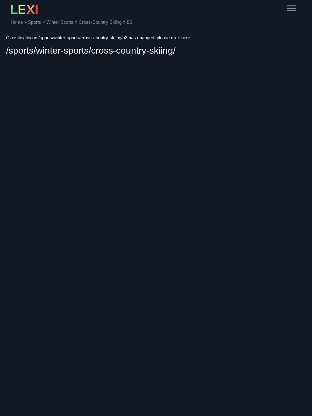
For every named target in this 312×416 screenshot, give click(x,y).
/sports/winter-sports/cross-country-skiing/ (91, 50)
